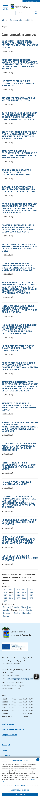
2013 (24, 595)
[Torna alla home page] (3, 20)
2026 (5, 589)
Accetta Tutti (20, 794)
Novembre (26, 613)
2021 (5, 592)
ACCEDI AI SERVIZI (31, 1)
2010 (11, 598)
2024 (18, 589)
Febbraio (15, 607)
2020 (29, 20)
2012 (31, 595)
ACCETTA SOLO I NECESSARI (20, 790)
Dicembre (6, 616)
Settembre (7, 613)
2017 (31, 592)
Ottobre (17, 613)
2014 (18, 595)
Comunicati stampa (17, 20)
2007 (31, 598)
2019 (18, 592)
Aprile (31, 607)
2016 (5, 595)
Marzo (23, 607)
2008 (24, 598)
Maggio (6, 610)
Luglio (21, 610)
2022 (31, 589)
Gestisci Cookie (20, 785)
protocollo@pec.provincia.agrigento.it (20, 679)
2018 (24, 592)
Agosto (29, 610)
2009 (18, 598)
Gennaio (6, 607)
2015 (11, 595)
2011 (5, 598)
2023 (24, 589)
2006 (5, 601)
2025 (11, 589)
